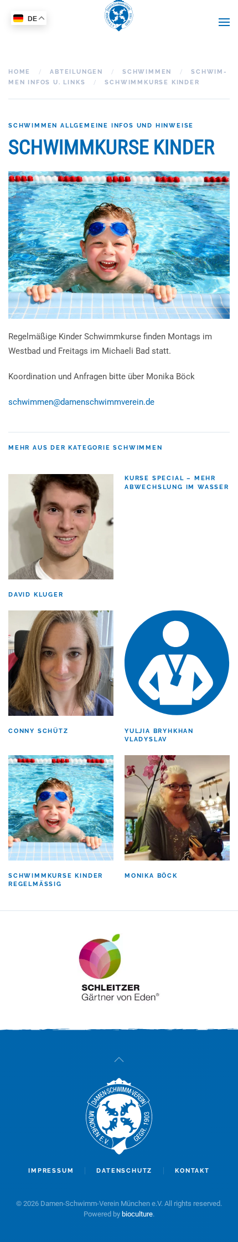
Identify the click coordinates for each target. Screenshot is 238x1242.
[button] (224, 22)
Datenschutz (124, 1170)
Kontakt (192, 1170)
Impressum (51, 1170)
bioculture (137, 1214)
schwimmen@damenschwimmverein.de (81, 402)
